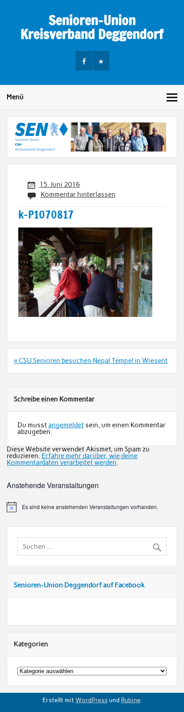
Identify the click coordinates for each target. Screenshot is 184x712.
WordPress (91, 700)
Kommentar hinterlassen (78, 194)
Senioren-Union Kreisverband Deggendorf (92, 26)
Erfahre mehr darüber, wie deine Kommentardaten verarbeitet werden (72, 459)
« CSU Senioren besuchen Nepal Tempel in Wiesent (90, 361)
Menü (15, 97)
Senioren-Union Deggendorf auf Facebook (79, 585)
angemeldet (66, 425)
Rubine (130, 700)
